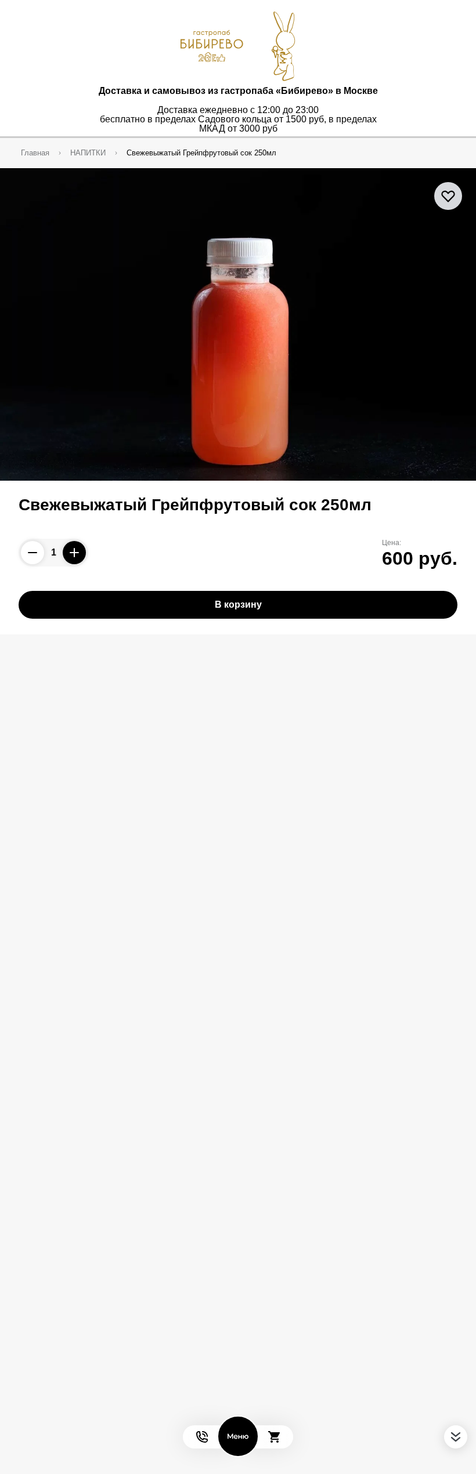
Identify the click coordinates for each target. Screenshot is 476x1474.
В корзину (238, 604)
